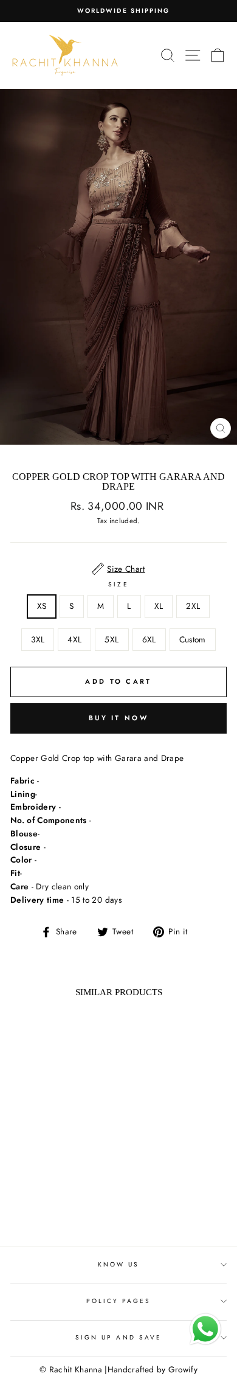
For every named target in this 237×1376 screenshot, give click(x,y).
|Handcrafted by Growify (151, 1369)
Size (118, 584)
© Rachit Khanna (71, 1369)
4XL (74, 639)
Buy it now (118, 718)
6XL (149, 639)
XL (158, 606)
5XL (111, 639)
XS (42, 606)
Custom (192, 639)
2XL (193, 606)
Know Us (118, 1264)
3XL (37, 639)
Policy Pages (118, 1300)
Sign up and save (118, 1337)
